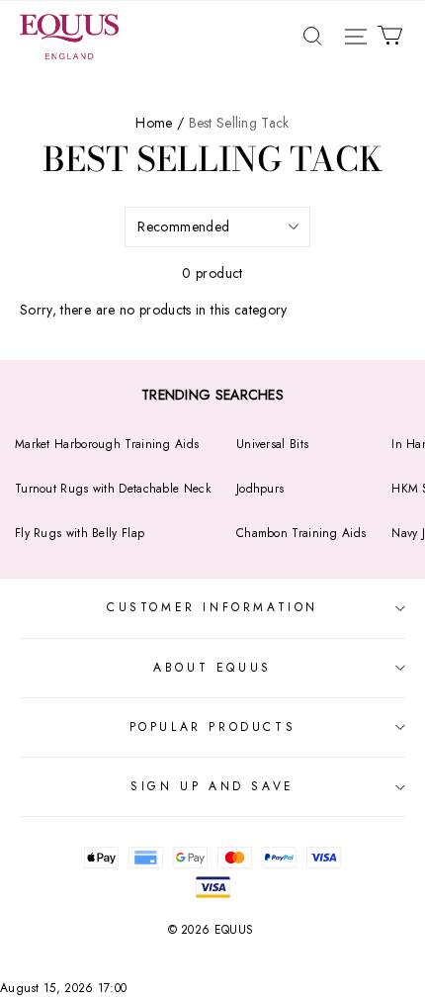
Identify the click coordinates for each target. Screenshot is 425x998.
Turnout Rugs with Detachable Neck (113, 489)
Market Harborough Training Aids (107, 444)
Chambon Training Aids (301, 533)
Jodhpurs (260, 489)
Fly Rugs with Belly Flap (79, 533)
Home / (159, 123)
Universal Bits (272, 444)
